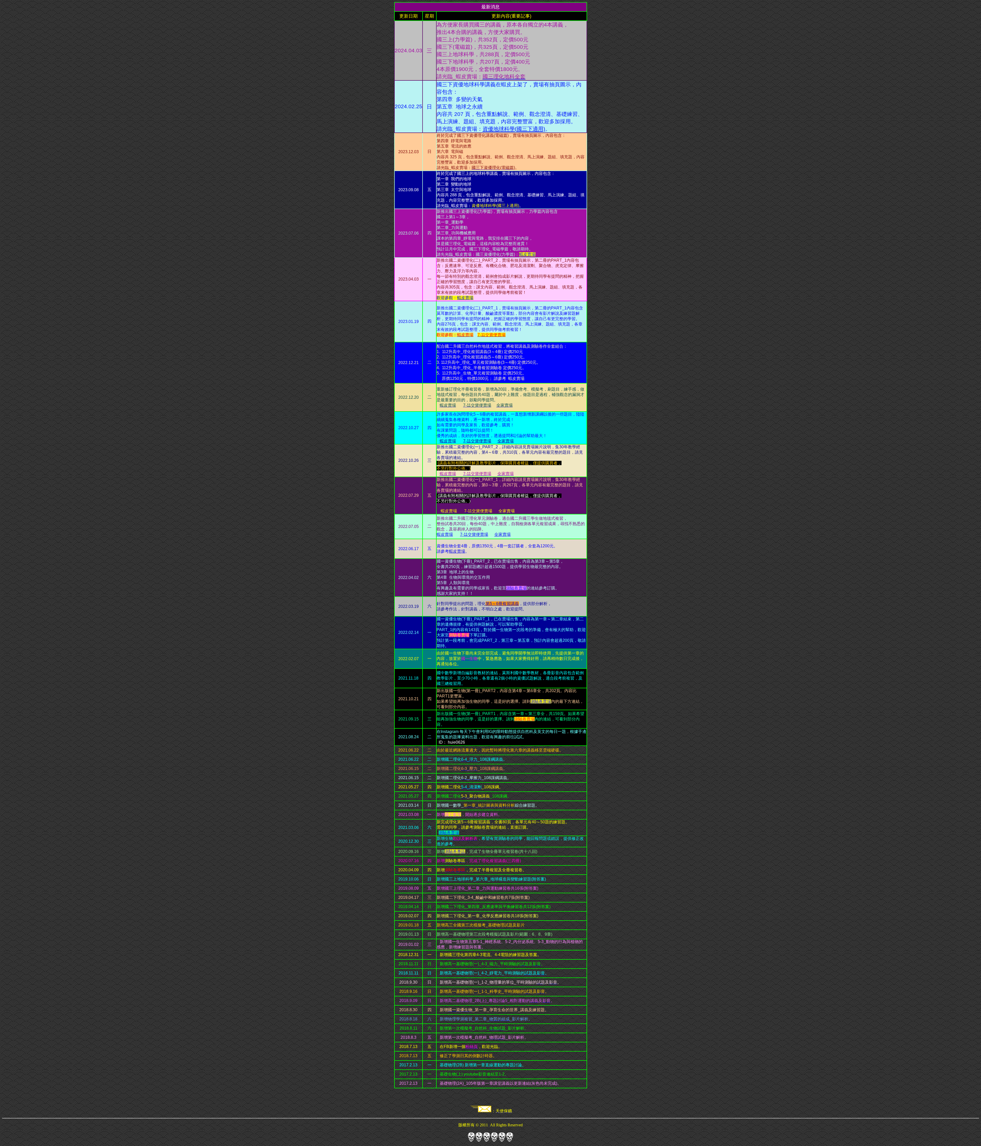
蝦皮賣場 (457, 551)
